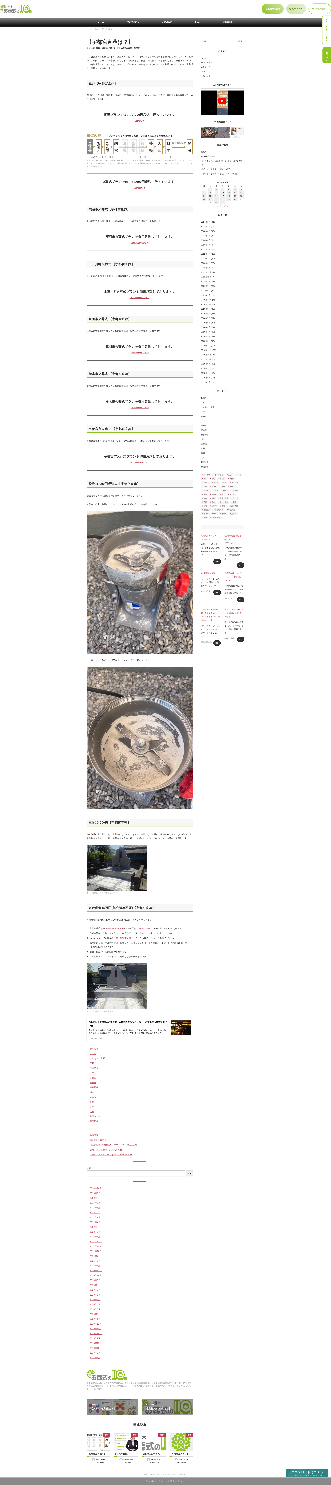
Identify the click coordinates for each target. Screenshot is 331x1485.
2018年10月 (96, 1348)
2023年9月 (95, 1193)
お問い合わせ (321, 9)
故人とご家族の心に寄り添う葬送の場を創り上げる (234, 613)
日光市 (232, 486)
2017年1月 (95, 1358)
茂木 (213, 502)
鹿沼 (205, 518)
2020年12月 (96, 1271)
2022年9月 (95, 1217)
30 (216, 203)
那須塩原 (207, 510)
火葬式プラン (140, 188)
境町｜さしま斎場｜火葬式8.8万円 (106, 1150)
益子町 (232, 494)
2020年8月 (95, 1285)
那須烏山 (231, 510)
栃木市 (225, 490)
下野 (92, 1063)
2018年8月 (95, 1353)
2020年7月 (95, 1290)
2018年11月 (95, 1343)
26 (235, 199)
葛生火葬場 (224, 502)
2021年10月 (96, 1251)
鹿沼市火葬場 (217, 518)
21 (204, 199)
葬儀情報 (94, 1121)
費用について (327, 55)
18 (229, 196)
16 (216, 196)
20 (241, 196)
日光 (223, 486)
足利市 (214, 506)
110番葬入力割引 (98, 1140)
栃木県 (235, 490)
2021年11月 (95, 1246)
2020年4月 (95, 1304)
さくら (93, 1054)
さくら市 (207, 475)
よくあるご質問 (97, 1058)
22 (210, 199)
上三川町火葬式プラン (139, 298)
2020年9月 (95, 1280)
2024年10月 (96, 1188)
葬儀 (234, 502)
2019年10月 (96, 1333)
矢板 (92, 1112)
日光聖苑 (207, 490)
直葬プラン (140, 121)
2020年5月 (95, 1300)
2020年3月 (95, 1309)
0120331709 (327, 30)
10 (222, 193)
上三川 (230, 475)
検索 (89, 1168)
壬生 (92, 1073)
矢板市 (235, 498)
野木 (215, 514)
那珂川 (223, 506)
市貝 (205, 486)
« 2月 (219, 206)
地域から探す (274, 9)
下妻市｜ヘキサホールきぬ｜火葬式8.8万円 (111, 1154)
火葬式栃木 (205, 76)
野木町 (223, 514)
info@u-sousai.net (114, 928)
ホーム (204, 58)
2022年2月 (95, 1232)
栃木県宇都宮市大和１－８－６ (126, 938)
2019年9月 (95, 1338)
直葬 (138, 48)
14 (204, 196)
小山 (225, 483)
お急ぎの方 (297, 9)
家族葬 (93, 1083)
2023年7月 (95, 1203)
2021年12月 (96, 1241)
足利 (205, 506)
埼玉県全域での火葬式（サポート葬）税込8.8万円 (115, 1145)
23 (216, 199)
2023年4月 (95, 1212)
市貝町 (214, 486)
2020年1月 (95, 1319)
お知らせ (94, 1049)
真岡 (92, 1107)
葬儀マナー (95, 1116)
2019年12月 (96, 1324)
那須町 (206, 514)
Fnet (203, 72)
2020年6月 (95, 1295)
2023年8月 (95, 1198)
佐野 (205, 479)
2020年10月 (96, 1275)
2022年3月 (95, 1227)
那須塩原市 (219, 510)
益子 (223, 494)
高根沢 (233, 514)
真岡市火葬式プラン (139, 353)
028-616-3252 (146, 928)
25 (229, 199)
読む (217, 561)
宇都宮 (93, 1078)
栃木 (92, 1092)
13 (241, 193)
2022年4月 (95, 1222)
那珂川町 (234, 506)
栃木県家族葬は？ (208, 536)
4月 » (226, 206)
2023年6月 (95, 1208)
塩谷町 (222, 479)
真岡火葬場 (224, 498)
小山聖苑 (234, 483)
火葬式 (93, 1097)
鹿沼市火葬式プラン (139, 243)
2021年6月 (95, 1261)
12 (235, 193)
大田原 (232, 479)
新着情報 (94, 1087)
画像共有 (94, 1135)
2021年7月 (95, 1256)
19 (235, 196)
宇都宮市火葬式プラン (139, 462)
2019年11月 (95, 1329)
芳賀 (205, 502)
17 (222, 196)
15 (210, 196)
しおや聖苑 (219, 475)
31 (222, 203)
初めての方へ (206, 63)
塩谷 (213, 479)
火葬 (205, 494)
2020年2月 (95, 1314)
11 (229, 193)
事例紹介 (94, 1068)
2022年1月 (95, 1237)
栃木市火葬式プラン (139, 408)
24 (222, 199)
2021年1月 (95, 1266)
